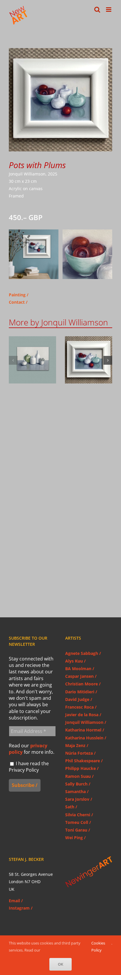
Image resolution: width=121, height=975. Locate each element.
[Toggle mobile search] (97, 9)
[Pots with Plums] (88, 359)
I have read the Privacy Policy (29, 766)
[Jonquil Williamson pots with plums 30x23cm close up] (87, 231)
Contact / (18, 302)
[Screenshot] (33, 231)
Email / (16, 900)
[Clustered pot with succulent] (32, 359)
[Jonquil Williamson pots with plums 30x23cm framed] (60, 50)
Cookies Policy (98, 946)
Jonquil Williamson (32, 369)
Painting (17, 295)
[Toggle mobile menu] (109, 9)
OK (60, 964)
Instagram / (21, 908)
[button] (13, 360)
